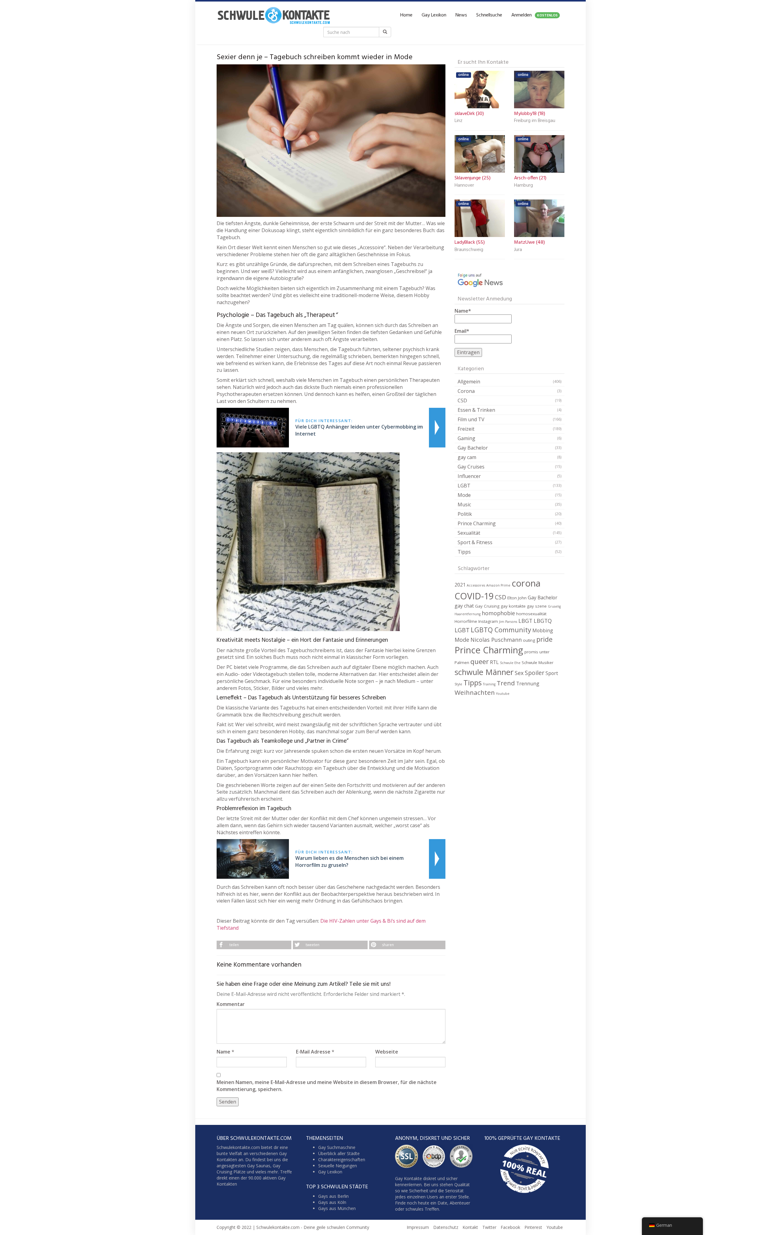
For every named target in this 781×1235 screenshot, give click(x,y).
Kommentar (231, 1004)
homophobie (498, 613)
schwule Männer (484, 671)
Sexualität (469, 533)
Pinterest (533, 1227)
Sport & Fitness (475, 542)
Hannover (464, 185)
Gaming (466, 438)
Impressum (418, 1227)
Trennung (527, 683)
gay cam (467, 457)
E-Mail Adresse (313, 1051)
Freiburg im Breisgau (534, 121)
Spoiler (534, 673)
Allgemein (469, 381)
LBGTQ (543, 620)
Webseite (386, 1051)
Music (464, 504)
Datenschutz (445, 1227)
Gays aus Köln (332, 1202)
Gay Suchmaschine (336, 1147)
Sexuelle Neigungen (337, 1166)
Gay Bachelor (473, 447)
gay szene (537, 606)
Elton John (517, 598)
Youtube (502, 693)
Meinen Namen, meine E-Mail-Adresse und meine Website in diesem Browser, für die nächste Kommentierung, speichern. (327, 1086)
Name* (463, 310)
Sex (519, 673)
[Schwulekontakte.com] (273, 15)
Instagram (488, 621)
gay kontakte (513, 606)
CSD (462, 400)
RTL (494, 662)
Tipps (464, 551)
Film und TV (471, 419)
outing (529, 640)
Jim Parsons (508, 621)
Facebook (510, 1227)
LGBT (464, 485)
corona (526, 583)
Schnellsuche (489, 15)
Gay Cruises (471, 466)
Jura (518, 250)
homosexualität (531, 613)
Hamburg (523, 185)
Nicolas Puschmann (496, 639)
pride (544, 639)
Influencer (469, 476)
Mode (464, 495)
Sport (551, 673)
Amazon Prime (498, 585)
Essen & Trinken (476, 410)
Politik (465, 514)
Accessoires (476, 585)
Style (458, 684)
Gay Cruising (487, 606)
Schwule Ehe (510, 663)
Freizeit (466, 428)
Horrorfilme (466, 621)
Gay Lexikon (434, 15)
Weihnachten (475, 692)
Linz (458, 121)
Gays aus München (337, 1208)
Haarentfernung (467, 614)
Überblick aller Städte (339, 1153)
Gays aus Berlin (333, 1196)
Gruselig (554, 606)
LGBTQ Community (501, 629)
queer (479, 661)
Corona (466, 391)
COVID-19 (474, 596)
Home (406, 15)
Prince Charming (477, 523)
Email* (462, 331)
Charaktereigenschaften (341, 1159)
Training (489, 684)
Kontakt (470, 1227)
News (461, 15)
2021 (460, 584)
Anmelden (534, 15)
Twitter (489, 1227)
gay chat (464, 605)
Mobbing (542, 630)
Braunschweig (469, 250)
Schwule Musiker (537, 662)
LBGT (525, 620)
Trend (506, 683)
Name (223, 1051)
